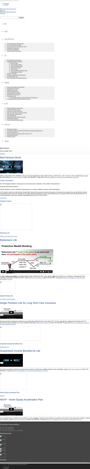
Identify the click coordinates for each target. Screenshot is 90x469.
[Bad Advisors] (2, 438)
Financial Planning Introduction (15, 87)
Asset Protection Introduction (15, 43)
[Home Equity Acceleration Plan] (13, 389)
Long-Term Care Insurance (14, 111)
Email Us (11, 427)
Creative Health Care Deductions (16, 75)
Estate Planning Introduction (15, 108)
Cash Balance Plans (16, 72)
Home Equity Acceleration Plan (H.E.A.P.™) (19, 133)
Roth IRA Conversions (13, 94)
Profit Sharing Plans (16, 64)
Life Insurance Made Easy (14, 114)
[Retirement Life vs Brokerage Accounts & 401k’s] (2, 457)
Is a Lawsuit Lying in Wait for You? (16, 46)
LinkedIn (6, 5)
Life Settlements (11, 115)
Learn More (3, 198)
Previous (2, 153)
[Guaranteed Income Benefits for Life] (20, 340)
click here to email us (16, 177)
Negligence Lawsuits (13, 48)
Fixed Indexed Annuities (14, 93)
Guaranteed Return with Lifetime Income (18, 99)
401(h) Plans (14, 69)
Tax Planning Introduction (14, 60)
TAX (5, 55)
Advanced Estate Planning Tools (16, 117)
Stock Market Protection (14, 51)
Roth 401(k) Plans (16, 67)
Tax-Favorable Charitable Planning (17, 78)
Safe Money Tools (12, 90)
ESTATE (6, 103)
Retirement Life (11, 96)
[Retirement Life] (16, 229)
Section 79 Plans (12, 73)
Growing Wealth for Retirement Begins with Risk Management (25, 130)
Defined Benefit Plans (17, 66)
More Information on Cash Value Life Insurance (24, 97)
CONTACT (6, 141)
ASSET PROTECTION (9, 39)
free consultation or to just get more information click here (62, 177)
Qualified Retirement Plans (14, 61)
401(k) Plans (14, 63)
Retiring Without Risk (13, 91)
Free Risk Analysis (12, 132)
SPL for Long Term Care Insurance (17, 112)
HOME (5, 24)
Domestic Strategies (13, 49)
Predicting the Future (13, 88)
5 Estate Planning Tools (13, 109)
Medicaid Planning (12, 135)
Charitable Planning (12, 118)
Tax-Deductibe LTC (12, 76)
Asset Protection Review (14, 45)
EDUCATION (7, 124)
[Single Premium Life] (7, 292)
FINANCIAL (6, 82)
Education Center (12, 129)
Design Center (11, 136)
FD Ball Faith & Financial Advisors (17, 464)
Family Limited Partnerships (15, 120)
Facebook (6, 3)
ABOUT (6, 31)
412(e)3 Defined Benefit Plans (19, 70)
